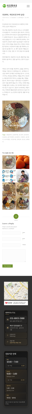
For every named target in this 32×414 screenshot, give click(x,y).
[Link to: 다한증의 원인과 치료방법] (22, 162)
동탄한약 (26, 135)
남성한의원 (15, 135)
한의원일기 (21, 17)
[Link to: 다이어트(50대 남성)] (9, 189)
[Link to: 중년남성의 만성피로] (9, 203)
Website (24, 244)
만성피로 (4, 137)
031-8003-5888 (17, 318)
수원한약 (22, 137)
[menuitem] (27, 6)
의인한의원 (13, 139)
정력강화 (19, 139)
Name (23, 233)
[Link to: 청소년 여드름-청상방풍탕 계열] (22, 189)
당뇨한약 (21, 135)
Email (23, 239)
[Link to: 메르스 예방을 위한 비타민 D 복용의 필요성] (9, 176)
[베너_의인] (16, 303)
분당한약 (17, 137)
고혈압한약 (9, 135)
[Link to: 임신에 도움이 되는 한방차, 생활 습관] (22, 176)
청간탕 (23, 139)
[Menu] (27, 6)
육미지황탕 (7, 139)
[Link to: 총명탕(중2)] (9, 162)
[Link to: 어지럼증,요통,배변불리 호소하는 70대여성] (22, 203)
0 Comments (13, 17)
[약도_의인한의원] (16, 291)
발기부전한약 (11, 137)
